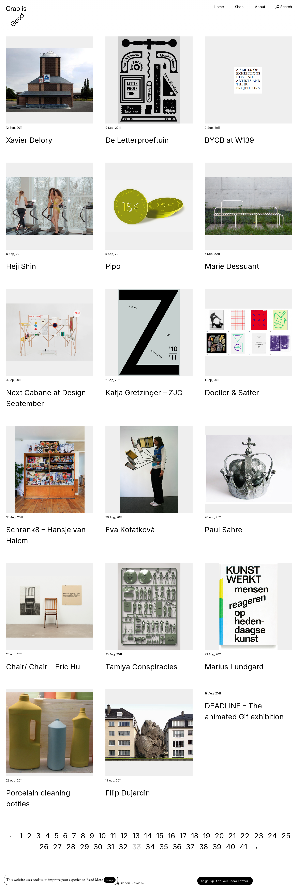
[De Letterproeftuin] (149, 80)
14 (148, 835)
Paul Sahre (223, 529)
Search (285, 7)
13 (136, 835)
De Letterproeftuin (137, 140)
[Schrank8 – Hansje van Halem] (49, 469)
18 (194, 835)
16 (171, 835)
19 (206, 835)
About (260, 7)
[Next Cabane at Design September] (49, 332)
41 (243, 846)
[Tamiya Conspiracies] (149, 606)
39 (216, 846)
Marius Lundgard (234, 666)
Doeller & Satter (232, 392)
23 (258, 835)
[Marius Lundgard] (248, 606)
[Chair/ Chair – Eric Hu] (49, 606)
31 (110, 846)
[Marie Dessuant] (248, 206)
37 (190, 846)
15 (159, 835)
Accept (110, 880)
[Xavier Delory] (49, 80)
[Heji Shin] (49, 206)
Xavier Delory (29, 140)
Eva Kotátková (130, 529)
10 (102, 835)
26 (43, 846)
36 (177, 846)
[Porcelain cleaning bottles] (49, 732)
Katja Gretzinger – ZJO (144, 392)
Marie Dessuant (232, 266)
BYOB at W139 (229, 140)
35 (163, 846)
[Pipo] (149, 206)
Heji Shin (21, 266)
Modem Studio (132, 883)
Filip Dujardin (127, 792)
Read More (94, 879)
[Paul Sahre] (248, 469)
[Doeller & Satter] (248, 332)
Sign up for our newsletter (225, 881)
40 (230, 846)
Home (219, 7)
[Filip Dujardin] (149, 732)
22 (245, 835)
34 (150, 846)
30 (97, 846)
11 (113, 835)
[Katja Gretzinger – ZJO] (149, 332)
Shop (239, 7)
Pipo (113, 266)
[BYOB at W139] (248, 80)
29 (84, 846)
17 (183, 835)
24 (272, 835)
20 (219, 835)
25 (285, 835)
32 (123, 846)
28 (70, 846)
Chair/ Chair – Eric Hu (43, 666)
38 (203, 846)
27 (57, 846)
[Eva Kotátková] (149, 469)
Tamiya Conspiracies (141, 666)
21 (232, 835)
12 (124, 835)
